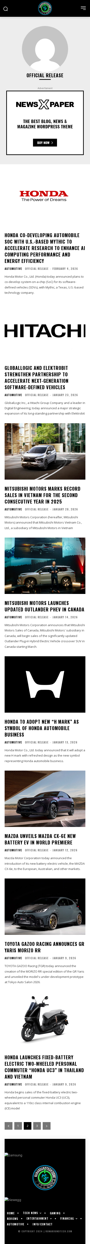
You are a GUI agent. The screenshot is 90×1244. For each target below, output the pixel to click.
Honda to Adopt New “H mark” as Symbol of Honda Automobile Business (42, 728)
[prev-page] (8, 1126)
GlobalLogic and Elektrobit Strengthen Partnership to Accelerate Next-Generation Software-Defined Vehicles (37, 377)
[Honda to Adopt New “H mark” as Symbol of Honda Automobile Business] (45, 684)
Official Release (36, 269)
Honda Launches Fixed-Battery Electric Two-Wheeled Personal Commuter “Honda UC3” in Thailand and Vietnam (44, 1067)
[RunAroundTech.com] (45, 8)
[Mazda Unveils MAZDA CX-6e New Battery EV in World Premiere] (45, 799)
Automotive (13, 268)
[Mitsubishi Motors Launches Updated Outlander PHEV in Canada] (45, 566)
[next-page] (47, 1126)
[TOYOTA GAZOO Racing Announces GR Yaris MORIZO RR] (45, 906)
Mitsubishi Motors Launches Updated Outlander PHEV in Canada (44, 606)
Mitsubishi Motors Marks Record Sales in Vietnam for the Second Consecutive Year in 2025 (43, 495)
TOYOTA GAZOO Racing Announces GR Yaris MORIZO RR (44, 947)
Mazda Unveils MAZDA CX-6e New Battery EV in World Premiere (40, 839)
